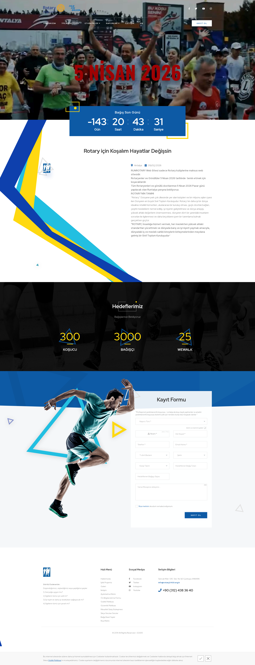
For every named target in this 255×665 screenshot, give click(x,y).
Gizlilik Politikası (107, 601)
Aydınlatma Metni (108, 594)
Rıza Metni (105, 621)
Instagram (137, 586)
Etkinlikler (91, 23)
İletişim (129, 23)
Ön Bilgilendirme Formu (111, 598)
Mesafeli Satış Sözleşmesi (112, 609)
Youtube (136, 590)
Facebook (137, 579)
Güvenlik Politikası (108, 605)
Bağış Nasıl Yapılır (108, 617)
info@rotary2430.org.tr (169, 582)
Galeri (103, 586)
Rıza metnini (144, 506)
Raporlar (112, 23)
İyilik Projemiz (70, 23)
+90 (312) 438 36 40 (178, 590)
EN (141, 23)
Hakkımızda (49, 23)
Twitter (136, 582)
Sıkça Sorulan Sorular (109, 613)
